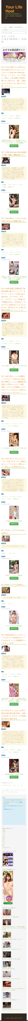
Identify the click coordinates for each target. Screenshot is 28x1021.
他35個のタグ (16, 498)
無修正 (3, 830)
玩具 (3, 844)
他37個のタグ (16, 426)
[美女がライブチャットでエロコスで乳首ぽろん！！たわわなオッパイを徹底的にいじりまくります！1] (5, 648)
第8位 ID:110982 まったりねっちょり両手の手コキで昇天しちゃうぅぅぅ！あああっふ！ (13, 989)
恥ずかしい (12, 341)
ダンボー (4, 752)
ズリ (22, 785)
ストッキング (5, 496)
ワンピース (18, 252)
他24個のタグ (16, 752)
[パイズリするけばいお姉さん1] (5, 538)
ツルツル (10, 426)
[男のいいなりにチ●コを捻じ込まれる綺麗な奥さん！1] (5, 226)
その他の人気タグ (6, 847)
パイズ (14, 785)
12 (8, 792)
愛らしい (4, 676)
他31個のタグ (18, 118)
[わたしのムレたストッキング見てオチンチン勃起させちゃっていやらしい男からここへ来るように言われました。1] (5, 472)
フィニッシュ (5, 341)
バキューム (4, 118)
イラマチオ (4, 343)
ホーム (5, 27)
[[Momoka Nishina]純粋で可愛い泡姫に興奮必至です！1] (5, 160)
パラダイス (13, 674)
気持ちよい (19, 674)
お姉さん (4, 553)
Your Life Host (13, 9)
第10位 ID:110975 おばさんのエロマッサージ (12, 1009)
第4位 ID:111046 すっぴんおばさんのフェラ (11, 949)
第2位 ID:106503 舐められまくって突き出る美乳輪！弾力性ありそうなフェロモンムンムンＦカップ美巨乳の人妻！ (13, 928)
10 (2, 792)
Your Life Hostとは (18, 27)
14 (13, 792)
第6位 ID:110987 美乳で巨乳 (8, 968)
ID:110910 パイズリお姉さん (12, 584)
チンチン (4, 498)
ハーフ (3, 833)
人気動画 (11, 27)
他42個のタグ (18, 343)
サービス (20, 184)
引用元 (14, 110)
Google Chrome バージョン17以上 (10, 802)
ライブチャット (5, 674)
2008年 (4, 831)
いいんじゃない (5, 749)
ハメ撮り (11, 254)
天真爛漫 (4, 184)
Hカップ (15, 184)
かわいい (10, 498)
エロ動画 (4, 187)
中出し (3, 837)
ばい (14, 553)
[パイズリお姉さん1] (5, 590)
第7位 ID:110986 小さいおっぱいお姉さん (11, 978)
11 (5, 792)
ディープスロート (6, 423)
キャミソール (5, 252)
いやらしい (12, 115)
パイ (18, 785)
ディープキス (12, 496)
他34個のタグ (16, 676)
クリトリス (4, 254)
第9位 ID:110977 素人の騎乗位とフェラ (10, 999)
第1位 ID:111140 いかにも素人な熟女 (10, 916)
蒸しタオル (11, 118)
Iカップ (4, 842)
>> (16, 792)
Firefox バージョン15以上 (16, 801)
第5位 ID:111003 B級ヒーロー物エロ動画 (11, 959)
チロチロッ (13, 749)
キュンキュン (5, 115)
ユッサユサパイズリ (6, 785)
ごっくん (4, 426)
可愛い (3, 839)
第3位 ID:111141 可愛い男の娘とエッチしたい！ (12, 939)
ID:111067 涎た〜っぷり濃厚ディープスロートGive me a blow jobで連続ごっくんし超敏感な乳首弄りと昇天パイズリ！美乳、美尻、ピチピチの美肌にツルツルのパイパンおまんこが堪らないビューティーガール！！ (13, 384)
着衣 (3, 846)
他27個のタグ (11, 187)
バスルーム (12, 252)
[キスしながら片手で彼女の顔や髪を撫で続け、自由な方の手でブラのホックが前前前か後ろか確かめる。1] (5, 724)
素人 (3, 840)
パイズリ (10, 184)
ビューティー (14, 423)
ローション (18, 341)
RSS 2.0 (5, 29)
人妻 (3, 835)
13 (11, 792)
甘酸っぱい (18, 115)
